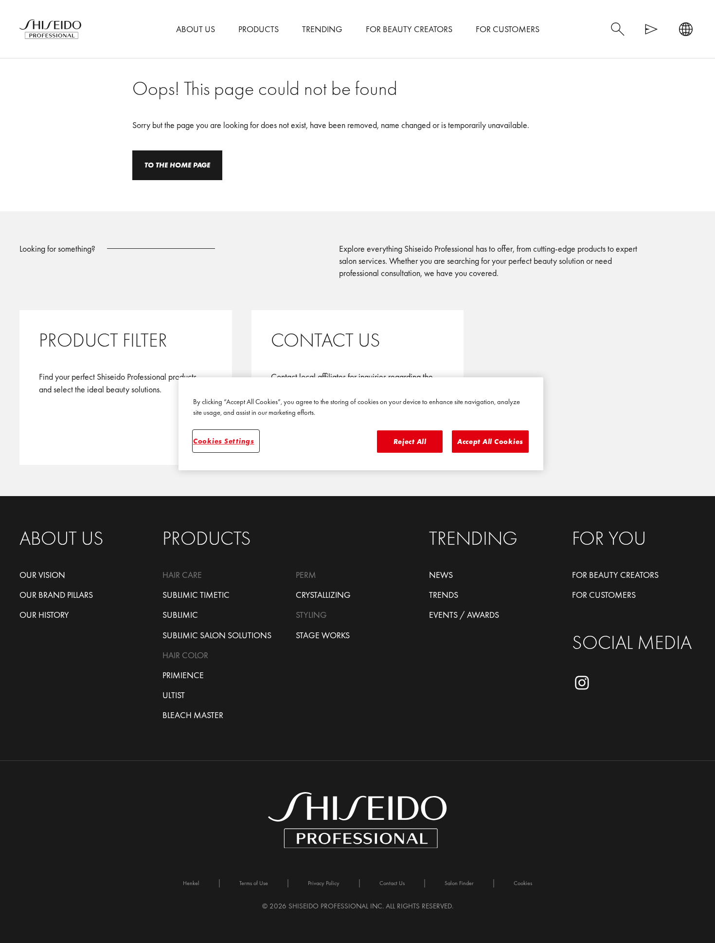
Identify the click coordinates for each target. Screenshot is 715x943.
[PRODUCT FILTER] (125, 387)
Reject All (410, 441)
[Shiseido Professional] (50, 29)
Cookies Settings (223, 441)
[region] (361, 423)
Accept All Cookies (490, 441)
